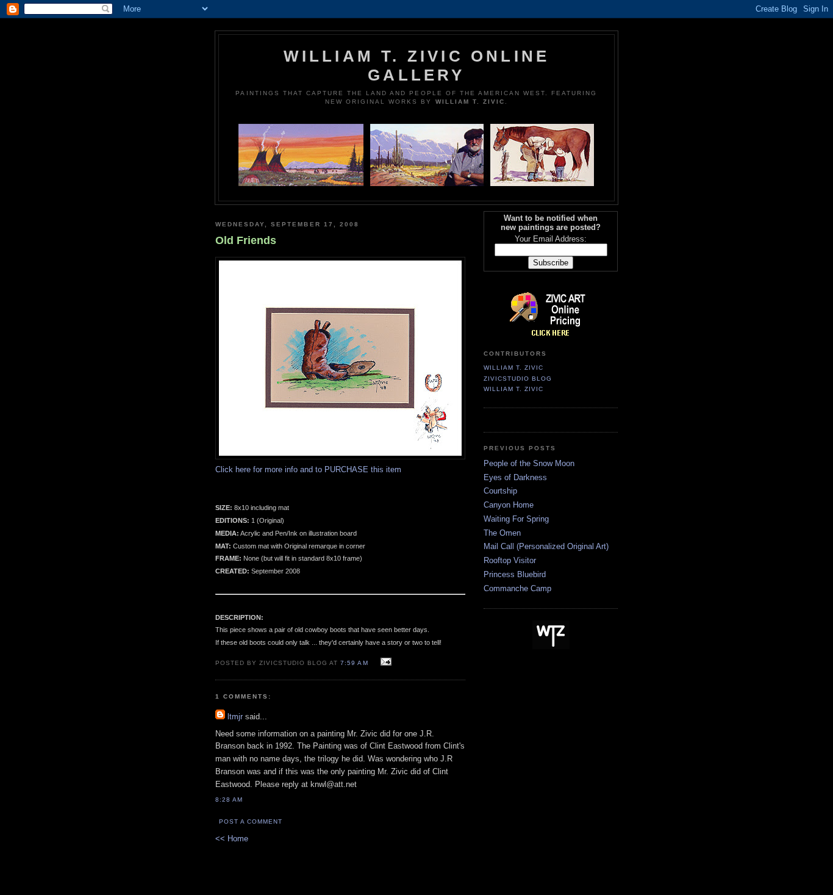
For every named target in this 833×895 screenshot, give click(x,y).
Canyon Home (509, 504)
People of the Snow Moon (529, 463)
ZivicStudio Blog (518, 378)
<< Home (231, 838)
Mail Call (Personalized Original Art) (546, 546)
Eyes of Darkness (515, 477)
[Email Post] (384, 662)
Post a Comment (250, 821)
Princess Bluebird (515, 574)
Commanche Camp (517, 588)
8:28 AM (229, 799)
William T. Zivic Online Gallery (417, 65)
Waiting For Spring (516, 518)
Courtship (500, 490)
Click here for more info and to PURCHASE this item (308, 469)
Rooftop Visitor (510, 560)
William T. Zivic (513, 367)
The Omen (502, 532)
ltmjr (235, 716)
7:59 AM (354, 663)
